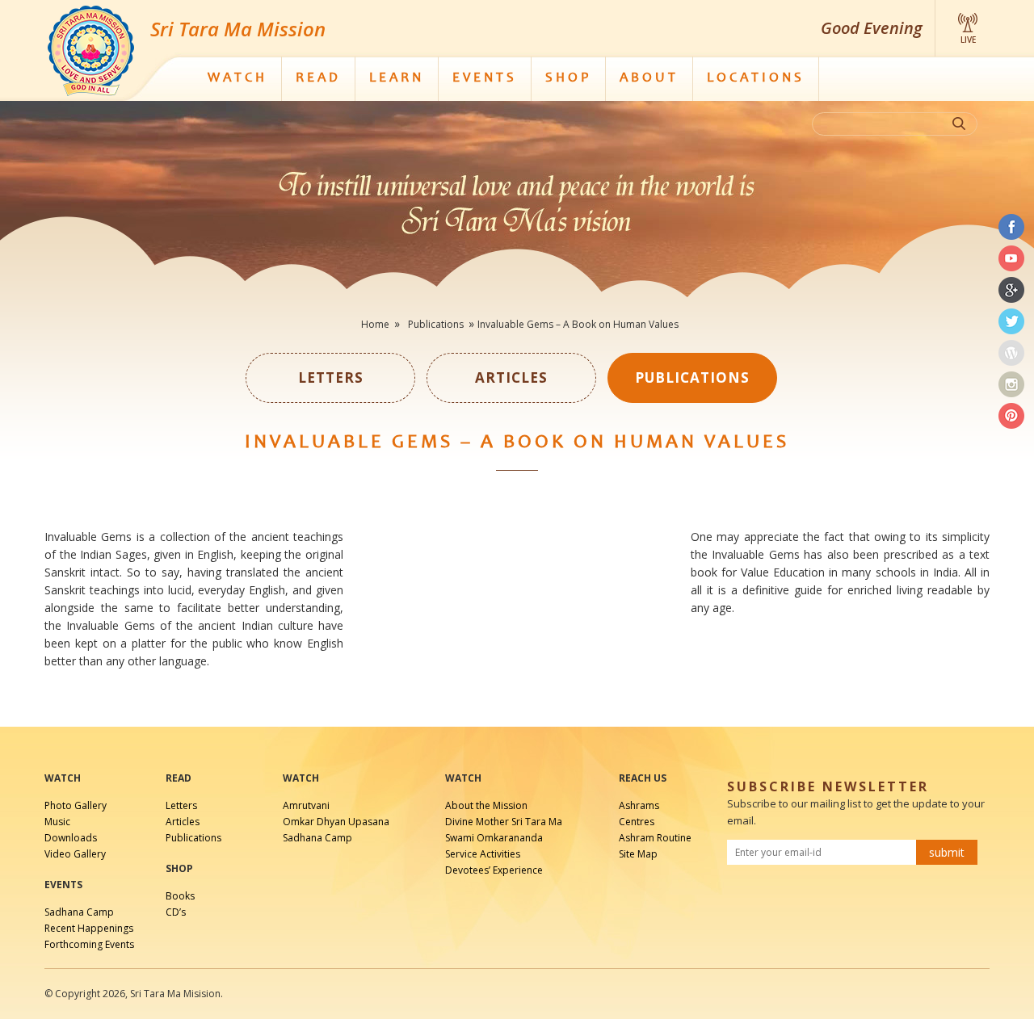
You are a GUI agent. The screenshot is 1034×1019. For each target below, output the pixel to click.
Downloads (70, 838)
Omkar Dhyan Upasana (336, 821)
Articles (183, 821)
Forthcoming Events (89, 944)
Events (484, 79)
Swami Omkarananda (494, 838)
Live (968, 39)
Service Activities (482, 854)
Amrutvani (306, 805)
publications (436, 324)
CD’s (176, 912)
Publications (193, 838)
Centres (636, 821)
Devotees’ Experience (494, 870)
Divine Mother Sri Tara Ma (503, 821)
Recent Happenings (88, 928)
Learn (396, 79)
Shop (568, 79)
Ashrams (639, 805)
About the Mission (486, 805)
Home (375, 324)
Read (318, 79)
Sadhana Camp (79, 912)
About (649, 79)
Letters (181, 805)
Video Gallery (75, 854)
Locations (756, 79)
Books (180, 896)
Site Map (638, 854)
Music (57, 821)
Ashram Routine (655, 838)
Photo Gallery (75, 805)
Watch (237, 79)
